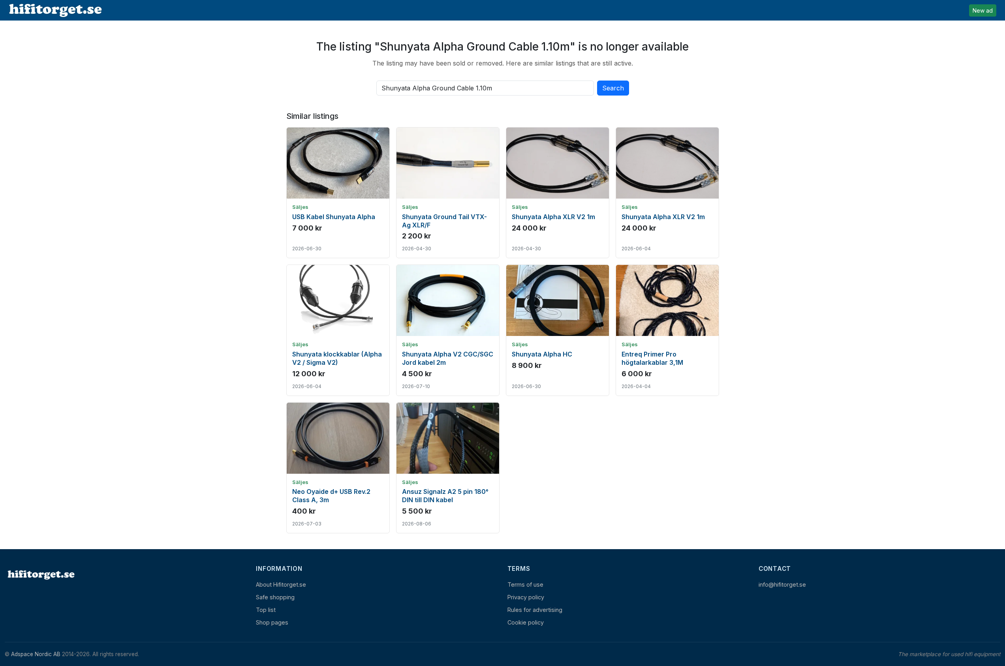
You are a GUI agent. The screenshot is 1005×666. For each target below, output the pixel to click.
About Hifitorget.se (281, 584)
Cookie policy (525, 622)
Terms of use (525, 584)
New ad (983, 10)
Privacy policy (525, 597)
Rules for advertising (534, 609)
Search (613, 88)
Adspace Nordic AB (35, 654)
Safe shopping (275, 597)
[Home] (40, 574)
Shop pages (272, 622)
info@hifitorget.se (782, 584)
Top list (266, 609)
